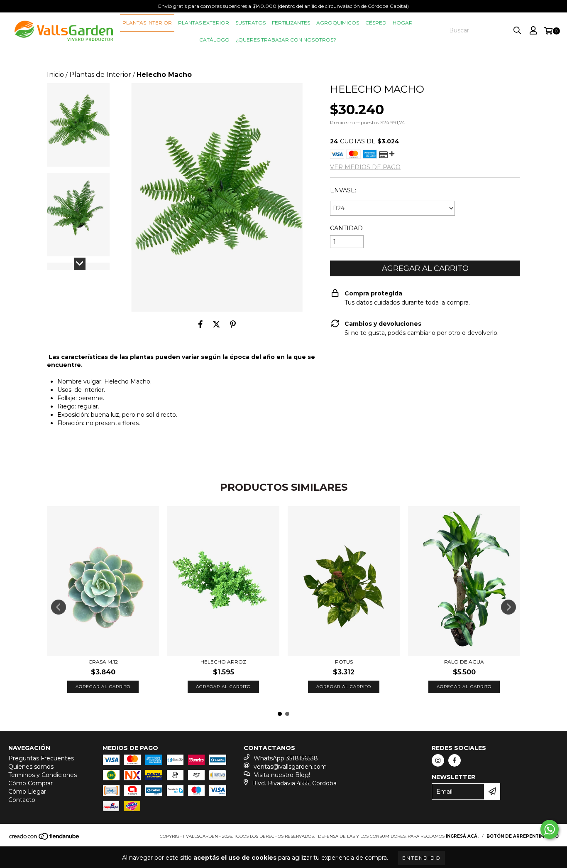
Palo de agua (464, 662)
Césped (375, 23)
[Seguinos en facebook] (454, 760)
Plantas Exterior (203, 23)
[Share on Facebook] (200, 324)
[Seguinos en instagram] (438, 760)
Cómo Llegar (27, 791)
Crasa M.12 (103, 662)
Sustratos (250, 23)
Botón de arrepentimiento (522, 836)
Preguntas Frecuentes (41, 758)
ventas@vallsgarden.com (290, 766)
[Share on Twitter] (216, 324)
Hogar (403, 23)
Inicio (55, 75)
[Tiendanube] (44, 838)
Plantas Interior (147, 23)
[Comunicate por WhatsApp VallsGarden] (549, 829)
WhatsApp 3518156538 (286, 758)
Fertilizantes (291, 23)
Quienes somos (31, 766)
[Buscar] (517, 30)
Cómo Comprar (30, 783)
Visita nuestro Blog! (282, 775)
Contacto (21, 800)
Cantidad (346, 228)
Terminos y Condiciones (42, 775)
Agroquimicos (337, 23)
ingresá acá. (462, 836)
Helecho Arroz (223, 662)
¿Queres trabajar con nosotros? (286, 40)
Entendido (421, 858)
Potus (344, 662)
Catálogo (214, 40)
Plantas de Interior (100, 75)
